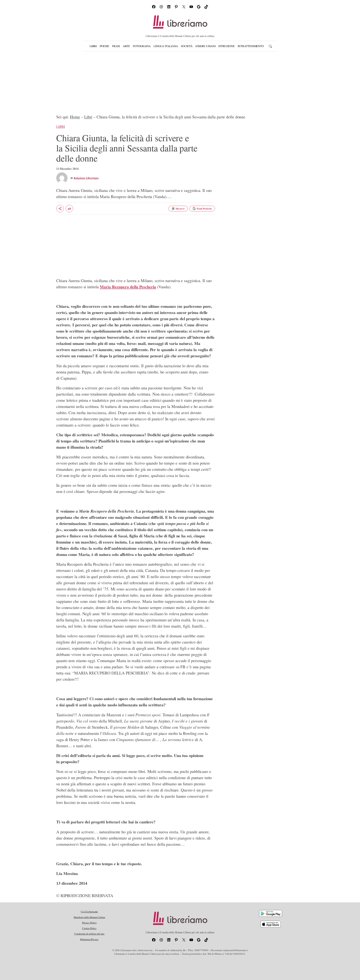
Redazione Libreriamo (86, 178)
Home (75, 116)
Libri (88, 116)
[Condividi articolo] (60, 208)
